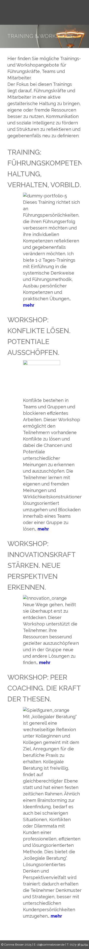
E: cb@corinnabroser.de (49, 944)
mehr (28, 305)
